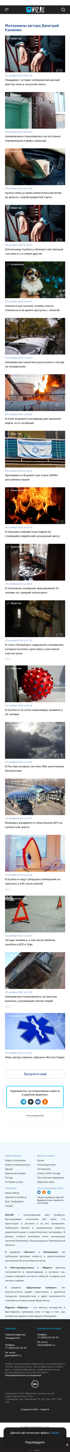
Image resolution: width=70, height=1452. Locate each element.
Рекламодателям (35, 1115)
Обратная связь (46, 1181)
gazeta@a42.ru (13, 1355)
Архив (40, 1160)
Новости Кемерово (15, 1160)
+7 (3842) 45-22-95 (16, 1348)
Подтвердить (35, 1442)
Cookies (54, 1432)
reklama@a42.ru (46, 1345)
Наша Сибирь (12, 1192)
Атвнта (44, 1409)
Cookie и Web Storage (48, 1173)
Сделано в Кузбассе (16, 1197)
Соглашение (44, 1168)
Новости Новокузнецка (17, 1164)
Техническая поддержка (50, 1177)
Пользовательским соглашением (23, 1375)
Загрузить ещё (35, 1074)
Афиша (9, 1168)
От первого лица (14, 1181)
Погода (9, 1177)
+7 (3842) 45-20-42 (48, 1337)
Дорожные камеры (15, 1173)
